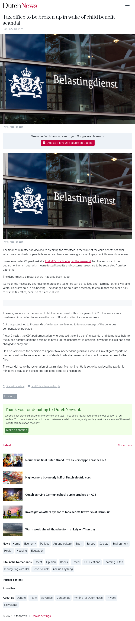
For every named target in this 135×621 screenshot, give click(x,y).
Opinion (51, 562)
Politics (44, 543)
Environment (120, 543)
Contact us (63, 597)
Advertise (47, 597)
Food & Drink (41, 569)
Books (64, 562)
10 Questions (92, 562)
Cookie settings (41, 616)
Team (33, 597)
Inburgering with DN (16, 569)
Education (37, 550)
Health (8, 550)
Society (103, 543)
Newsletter (10, 604)
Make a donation (16, 430)
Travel (76, 562)
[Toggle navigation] (127, 5)
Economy (10, 396)
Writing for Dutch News (88, 597)
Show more (125, 445)
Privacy (111, 597)
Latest (7, 445)
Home (16, 543)
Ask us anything (63, 569)
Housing (22, 550)
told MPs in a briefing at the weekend (68, 261)
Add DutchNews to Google (45, 386)
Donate (21, 597)
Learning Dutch (113, 562)
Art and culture (62, 543)
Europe (90, 543)
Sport (79, 543)
